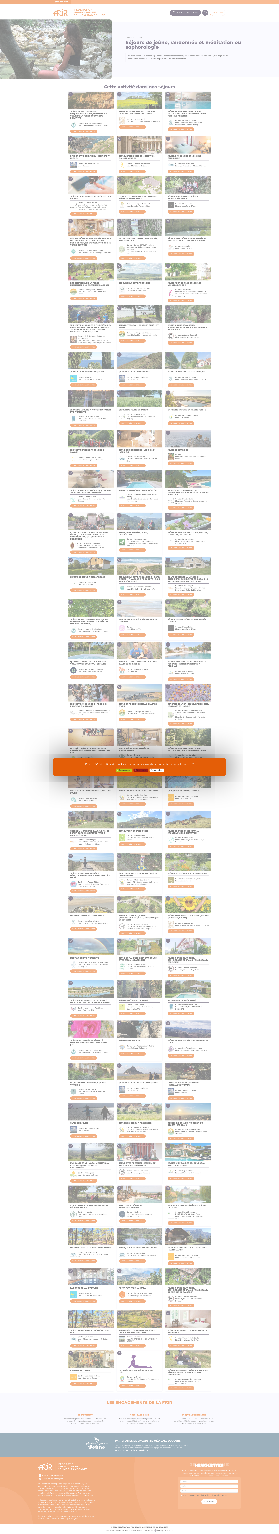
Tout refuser (141, 770)
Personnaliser (157, 770)
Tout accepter (124, 770)
